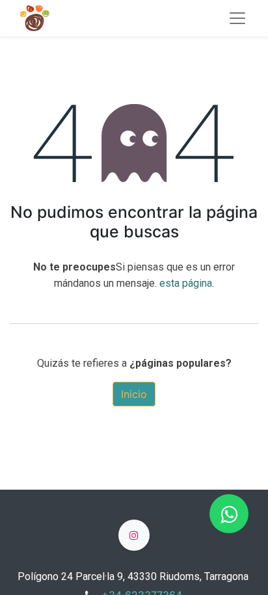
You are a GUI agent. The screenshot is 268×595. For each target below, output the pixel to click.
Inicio (134, 394)
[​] (134, 535)
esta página (185, 283)
